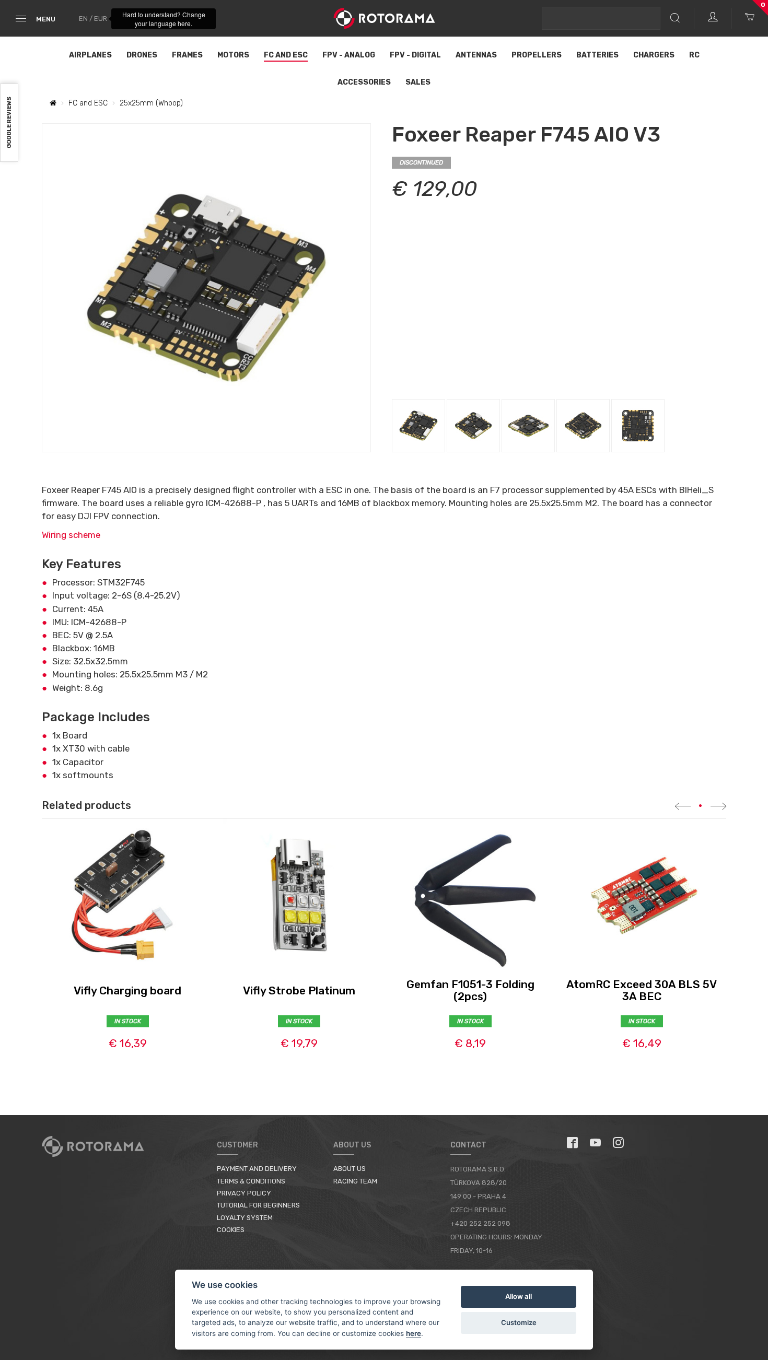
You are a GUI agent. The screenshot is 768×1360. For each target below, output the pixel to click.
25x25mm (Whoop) (151, 103)
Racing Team (355, 1181)
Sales (417, 82)
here (413, 1333)
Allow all (518, 1296)
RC (694, 55)
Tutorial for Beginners (258, 1205)
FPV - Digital (415, 55)
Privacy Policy (244, 1193)
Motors (233, 55)
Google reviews (9, 123)
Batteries (597, 55)
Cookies (231, 1230)
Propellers (536, 55)
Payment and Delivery (257, 1169)
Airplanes (90, 55)
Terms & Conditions (251, 1181)
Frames (187, 55)
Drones (141, 55)
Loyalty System (245, 1218)
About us (349, 1169)
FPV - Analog (348, 55)
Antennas (476, 55)
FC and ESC (286, 55)
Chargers (653, 55)
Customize (519, 1322)
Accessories (364, 82)
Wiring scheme (71, 535)
